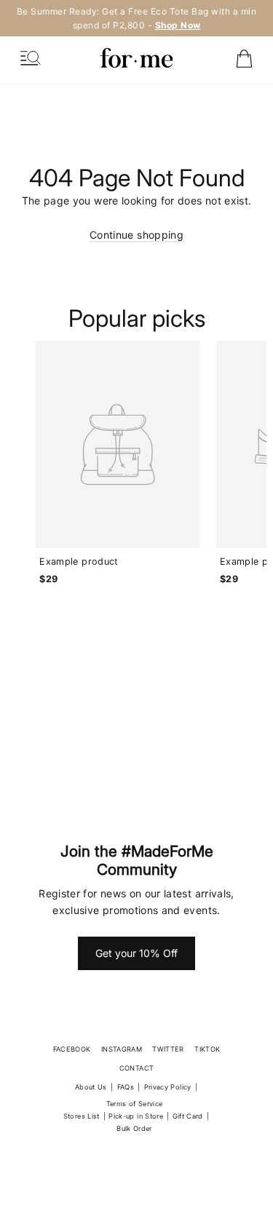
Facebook (72, 1049)
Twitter (167, 1049)
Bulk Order (134, 1128)
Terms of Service (134, 1104)
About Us (91, 1087)
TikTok (207, 1049)
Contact (136, 1068)
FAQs (125, 1087)
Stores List (81, 1116)
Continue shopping (136, 235)
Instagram (121, 1049)
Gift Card (188, 1116)
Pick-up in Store (135, 1116)
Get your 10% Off (136, 953)
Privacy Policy (167, 1087)
